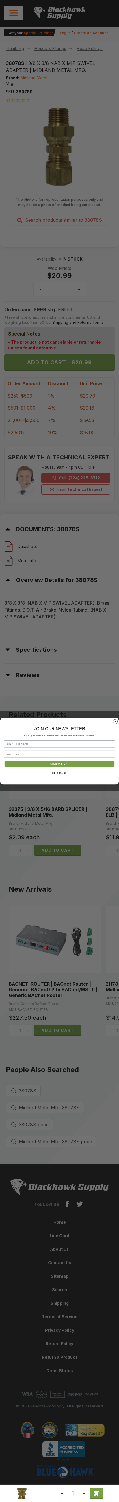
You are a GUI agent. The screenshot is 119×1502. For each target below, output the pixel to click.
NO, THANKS (59, 773)
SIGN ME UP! (59, 763)
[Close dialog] (115, 721)
